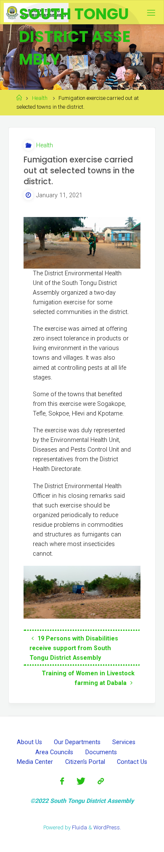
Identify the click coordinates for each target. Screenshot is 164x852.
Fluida (79, 827)
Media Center (35, 762)
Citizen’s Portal (85, 762)
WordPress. (107, 827)
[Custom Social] (101, 781)
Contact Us (132, 762)
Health (40, 98)
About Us (29, 742)
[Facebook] (62, 781)
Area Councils (54, 752)
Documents (101, 752)
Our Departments (77, 742)
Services (123, 742)
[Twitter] (80, 781)
